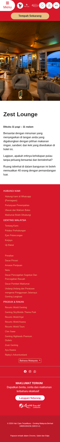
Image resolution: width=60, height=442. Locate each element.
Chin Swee (10, 331)
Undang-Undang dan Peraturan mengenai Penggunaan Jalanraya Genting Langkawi (21, 292)
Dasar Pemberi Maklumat (17, 284)
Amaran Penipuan (13, 265)
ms (56, 5)
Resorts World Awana (15, 322)
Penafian (9, 255)
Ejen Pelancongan (13, 235)
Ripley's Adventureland (16, 355)
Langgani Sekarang (30, 398)
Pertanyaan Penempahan (17, 205)
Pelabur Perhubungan (15, 230)
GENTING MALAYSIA (14, 220)
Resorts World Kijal (14, 317)
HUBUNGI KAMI (11, 191)
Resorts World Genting (16, 307)
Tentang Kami (11, 225)
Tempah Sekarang (30, 15)
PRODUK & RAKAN (13, 301)
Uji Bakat (9, 245)
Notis (7, 270)
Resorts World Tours (15, 326)
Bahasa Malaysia (29, 360)
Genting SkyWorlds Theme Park (20, 312)
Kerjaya (8, 240)
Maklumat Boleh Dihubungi (18, 215)
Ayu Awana (10, 350)
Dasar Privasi (11, 260)
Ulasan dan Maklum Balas (17, 210)
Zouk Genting (11, 345)
